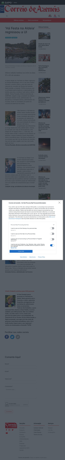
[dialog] (32, 230)
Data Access (32, 257)
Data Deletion (23, 257)
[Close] (59, 203)
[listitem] (32, 225)
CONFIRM (21, 251)
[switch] (52, 228)
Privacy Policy (41, 257)
